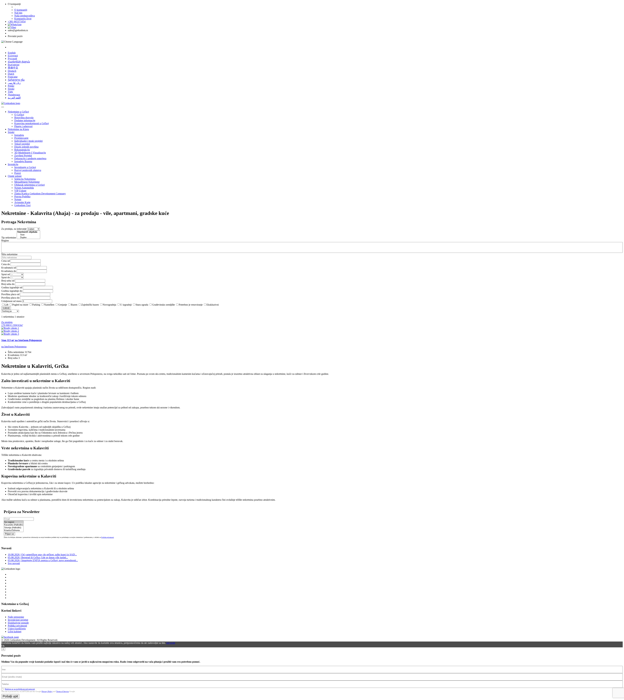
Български (13, 64)
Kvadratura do (8, 271)
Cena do (5, 264)
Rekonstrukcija (22, 149)
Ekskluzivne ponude (18, 622)
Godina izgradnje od (11, 287)
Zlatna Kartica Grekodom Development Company (40, 193)
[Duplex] (28, 237)
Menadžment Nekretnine (27, 181)
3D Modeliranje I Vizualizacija (30, 152)
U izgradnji (126, 304)
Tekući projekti (22, 143)
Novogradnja (109, 304)
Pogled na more (20, 304)
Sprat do (5, 277)
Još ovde (170, 643)
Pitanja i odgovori (23, 126)
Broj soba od (7, 280)
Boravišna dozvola (23, 117)
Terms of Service (62, 691)
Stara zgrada (142, 304)
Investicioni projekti (18, 619)
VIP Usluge (20, 190)
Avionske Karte (22, 202)
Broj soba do (7, 284)
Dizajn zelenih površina (26, 146)
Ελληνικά (13, 55)
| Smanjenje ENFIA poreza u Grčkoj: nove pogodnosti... (43, 560)
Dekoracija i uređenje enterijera (30, 158)
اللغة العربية (14, 97)
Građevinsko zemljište (163, 304)
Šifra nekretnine (9, 254)
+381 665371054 (17, 21)
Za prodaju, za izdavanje (13, 228)
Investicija (13, 164)
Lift (6, 304)
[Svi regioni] (13, 522)
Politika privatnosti (107, 537)
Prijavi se (9, 534)
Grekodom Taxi (22, 205)
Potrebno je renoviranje (191, 304)
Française (13, 76)
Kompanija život (22, 18)
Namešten (49, 304)
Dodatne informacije (24, 120)
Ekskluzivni (213, 304)
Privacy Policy (47, 691)
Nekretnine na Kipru (18, 129)
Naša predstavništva (24, 15)
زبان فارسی (14, 83)
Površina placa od (10, 294)
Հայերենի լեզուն (19, 61)
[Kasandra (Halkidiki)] (13, 525)
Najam (17, 199)
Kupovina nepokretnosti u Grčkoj (31, 123)
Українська (14, 94)
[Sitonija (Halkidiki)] (13, 527)
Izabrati (6, 308)
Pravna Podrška (22, 196)
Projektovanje (21, 138)
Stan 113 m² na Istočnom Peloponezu (21, 340)
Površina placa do (10, 297)
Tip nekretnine (8, 237)
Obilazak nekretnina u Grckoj (29, 184)
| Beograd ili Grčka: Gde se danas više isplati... (38, 557)
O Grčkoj (19, 114)
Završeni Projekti (23, 155)
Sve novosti (14, 563)
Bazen (74, 304)
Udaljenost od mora (11, 301)
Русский (12, 58)
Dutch (11, 73)
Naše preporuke (16, 617)
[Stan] (28, 234)
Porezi (17, 173)
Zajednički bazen (90, 304)
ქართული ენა (16, 79)
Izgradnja (19, 135)
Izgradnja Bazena (23, 161)
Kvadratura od (8, 267)
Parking (36, 304)
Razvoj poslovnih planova (27, 170)
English (12, 52)
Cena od (5, 260)
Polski (11, 85)
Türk (10, 91)
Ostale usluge (15, 176)
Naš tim (18, 12)
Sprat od (5, 274)
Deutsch (12, 71)
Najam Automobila (24, 187)
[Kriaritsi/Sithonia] (13, 530)
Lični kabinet (14, 631)
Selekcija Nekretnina (25, 179)
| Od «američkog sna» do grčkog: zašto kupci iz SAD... (42, 554)
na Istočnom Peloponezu (13, 346)
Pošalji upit (10, 696)
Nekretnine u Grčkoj (18, 111)
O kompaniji (20, 9)
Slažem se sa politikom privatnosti (20, 689)
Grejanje (62, 304)
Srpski (11, 88)
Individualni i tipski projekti (28, 141)
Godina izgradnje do (11, 290)
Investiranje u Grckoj (25, 167)
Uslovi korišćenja (17, 628)
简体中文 (13, 67)
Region (5, 240)
